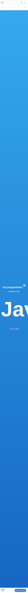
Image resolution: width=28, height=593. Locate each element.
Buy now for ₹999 (14, 329)
